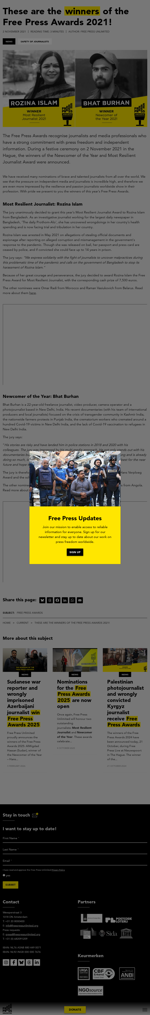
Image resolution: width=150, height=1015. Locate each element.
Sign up (75, 552)
